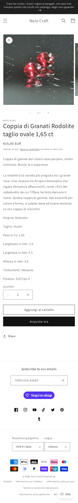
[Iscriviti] (62, 380)
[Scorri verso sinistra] (30, 112)
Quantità (8, 286)
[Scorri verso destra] (48, 112)
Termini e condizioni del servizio (41, 487)
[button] (5, 20)
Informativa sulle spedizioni (34, 494)
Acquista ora (39, 321)
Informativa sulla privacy (60, 481)
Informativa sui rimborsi (29, 481)
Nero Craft (36, 476)
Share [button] (12, 336)
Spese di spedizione (30, 149)
